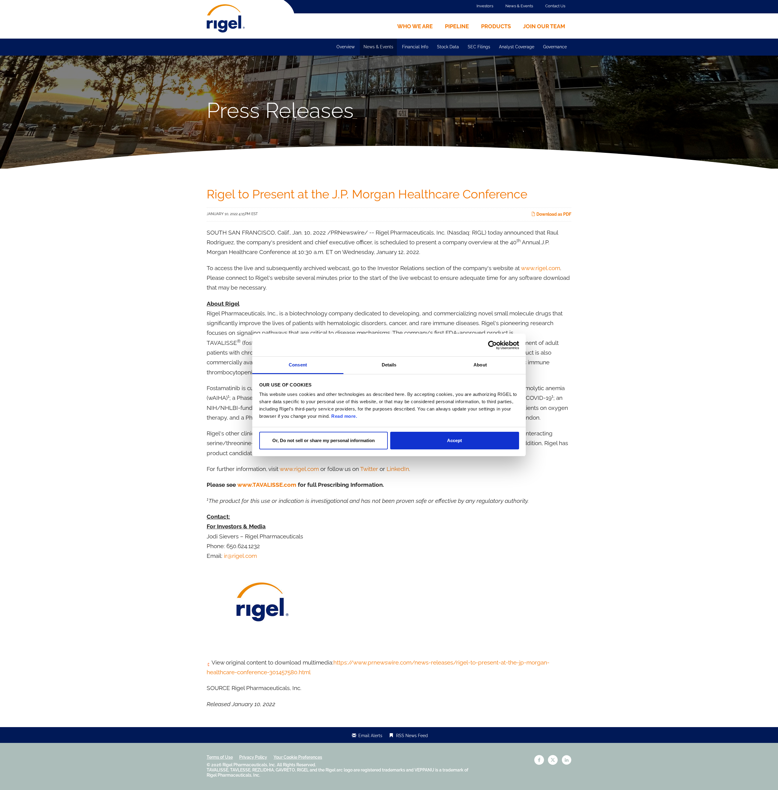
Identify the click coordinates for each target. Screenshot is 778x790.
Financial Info (415, 46)
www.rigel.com (540, 268)
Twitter (369, 468)
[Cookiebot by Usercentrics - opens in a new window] (492, 345)
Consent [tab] (298, 364)
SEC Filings (479, 46)
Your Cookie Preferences (298, 757)
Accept (454, 440)
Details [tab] (389, 364)
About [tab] (480, 364)
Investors (485, 6)
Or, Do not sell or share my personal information (323, 440)
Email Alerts (370, 735)
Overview (345, 46)
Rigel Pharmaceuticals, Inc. (249, 764)
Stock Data (448, 46)
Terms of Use (220, 757)
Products (496, 26)
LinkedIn (398, 468)
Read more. (344, 416)
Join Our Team (544, 26)
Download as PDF (553, 214)
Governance (555, 46)
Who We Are (415, 26)
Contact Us (555, 6)
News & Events (519, 6)
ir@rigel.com (240, 555)
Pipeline (457, 26)
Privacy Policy (253, 757)
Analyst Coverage (516, 46)
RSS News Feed (412, 735)
